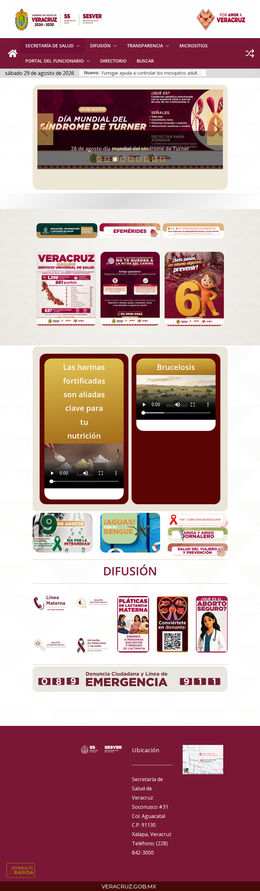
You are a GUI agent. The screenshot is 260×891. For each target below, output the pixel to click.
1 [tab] (99, 159)
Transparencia (145, 46)
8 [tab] (154, 159)
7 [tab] (146, 159)
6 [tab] (138, 159)
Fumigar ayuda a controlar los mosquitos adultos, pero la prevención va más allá (153, 73)
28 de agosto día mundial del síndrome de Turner (130, 148)
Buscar (145, 61)
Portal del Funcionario (54, 61)
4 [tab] (122, 159)
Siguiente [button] (215, 129)
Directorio (113, 61)
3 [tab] (115, 159)
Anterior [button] (45, 129)
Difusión (100, 46)
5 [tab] (130, 159)
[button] (77, 45)
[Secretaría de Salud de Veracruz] (13, 53)
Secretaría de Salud (49, 46)
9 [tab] (162, 159)
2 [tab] (107, 159)
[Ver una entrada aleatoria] (250, 53)
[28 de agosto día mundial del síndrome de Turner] (130, 129)
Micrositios (193, 46)
